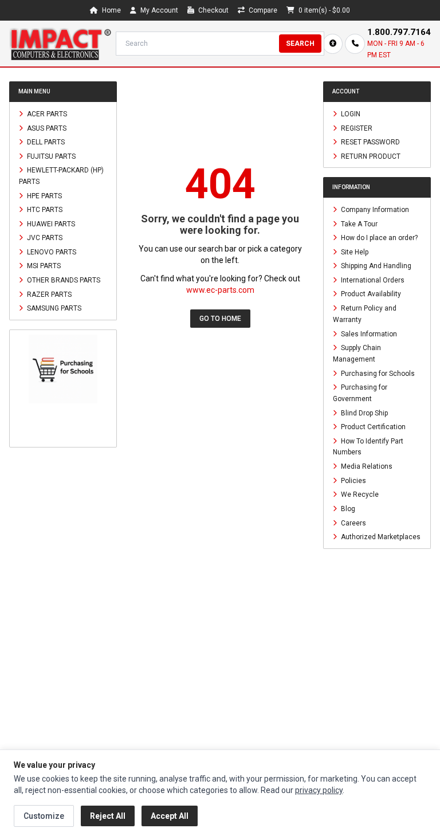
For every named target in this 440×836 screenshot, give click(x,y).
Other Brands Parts (62, 280)
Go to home (220, 319)
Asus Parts (45, 128)
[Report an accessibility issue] (333, 44)
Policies (352, 480)
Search (300, 44)
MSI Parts (43, 266)
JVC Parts (43, 238)
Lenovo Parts (50, 252)
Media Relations (365, 466)
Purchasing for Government (360, 393)
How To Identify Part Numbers (368, 446)
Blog (347, 509)
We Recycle (359, 494)
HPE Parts (43, 195)
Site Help (353, 252)
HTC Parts (43, 210)
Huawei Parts (50, 223)
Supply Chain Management (357, 353)
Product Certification (372, 427)
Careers (352, 523)
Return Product (369, 156)
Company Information (374, 210)
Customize (43, 816)
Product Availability (370, 294)
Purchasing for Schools (377, 373)
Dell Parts (45, 142)
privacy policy (319, 790)
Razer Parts (48, 294)
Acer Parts (46, 114)
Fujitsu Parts (50, 156)
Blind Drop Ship (363, 413)
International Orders (371, 280)
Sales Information (368, 333)
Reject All (107, 816)
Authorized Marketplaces (380, 537)
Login (349, 114)
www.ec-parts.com (220, 290)
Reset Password (369, 142)
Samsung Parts (53, 308)
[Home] (60, 43)
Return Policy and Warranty (364, 314)
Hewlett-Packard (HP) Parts (61, 176)
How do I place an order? (378, 238)
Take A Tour (358, 223)
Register (355, 128)
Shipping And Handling (375, 266)
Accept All (169, 816)
